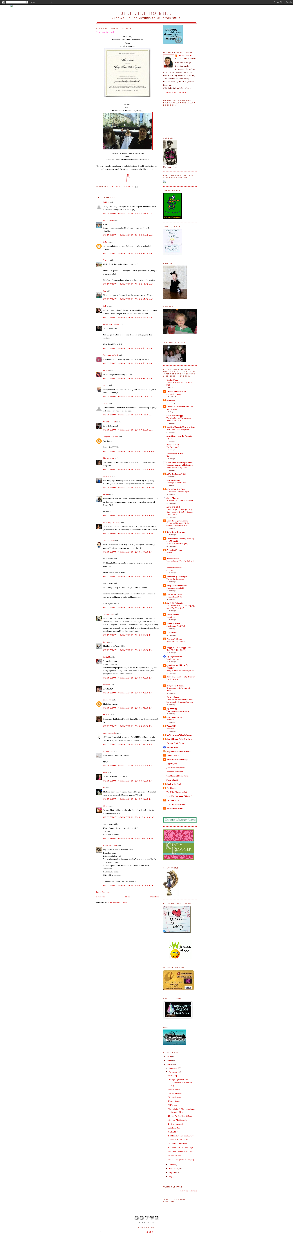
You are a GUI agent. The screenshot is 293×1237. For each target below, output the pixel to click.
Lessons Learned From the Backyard (180, 561)
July (171, 1176)
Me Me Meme (174, 1089)
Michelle (106, 714)
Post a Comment (103, 892)
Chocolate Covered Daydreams (179, 406)
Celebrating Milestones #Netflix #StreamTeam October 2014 (178, 524)
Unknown (107, 699)
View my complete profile (176, 92)
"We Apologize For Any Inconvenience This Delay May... (180, 1082)
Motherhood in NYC (175, 453)
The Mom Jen (108, 458)
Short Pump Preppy (174, 415)
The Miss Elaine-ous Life (177, 791)
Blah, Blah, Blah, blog (175, 531)
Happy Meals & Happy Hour (178, 647)
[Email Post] (136, 187)
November (173, 1071)
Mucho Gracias (174, 1155)
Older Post (154, 896)
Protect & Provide (174, 549)
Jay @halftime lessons (112, 324)
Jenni (105, 772)
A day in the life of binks (176, 585)
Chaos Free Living (174, 594)
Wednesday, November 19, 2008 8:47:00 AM (128, 317)
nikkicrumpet (108, 614)
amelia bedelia (172, 755)
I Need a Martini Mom (176, 391)
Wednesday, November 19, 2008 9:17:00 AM (128, 396)
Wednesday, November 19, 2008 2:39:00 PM (128, 650)
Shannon (106, 684)
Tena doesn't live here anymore (177, 711)
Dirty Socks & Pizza (175, 685)
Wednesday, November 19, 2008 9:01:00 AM (128, 378)
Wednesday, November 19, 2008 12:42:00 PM (128, 533)
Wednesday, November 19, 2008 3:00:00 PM (128, 677)
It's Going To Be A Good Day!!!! (181, 1147)
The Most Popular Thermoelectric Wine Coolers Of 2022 (178, 419)
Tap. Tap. (169, 438)
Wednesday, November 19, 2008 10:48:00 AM (128, 469)
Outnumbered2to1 (110, 355)
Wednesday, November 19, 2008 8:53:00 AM (128, 348)
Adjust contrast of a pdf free (176, 467)
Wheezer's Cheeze (174, 638)
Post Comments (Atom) (117, 902)
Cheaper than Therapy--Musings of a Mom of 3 (180, 539)
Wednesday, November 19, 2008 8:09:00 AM (128, 253)
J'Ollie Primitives (110, 845)
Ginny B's (170, 400)
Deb (104, 306)
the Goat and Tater (174, 808)
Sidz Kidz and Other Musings (179, 738)
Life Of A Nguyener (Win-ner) (179, 796)
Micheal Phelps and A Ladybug (181, 1159)
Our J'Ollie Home (174, 717)
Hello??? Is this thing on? (175, 641)
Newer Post (100, 896)
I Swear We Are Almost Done (180, 1116)
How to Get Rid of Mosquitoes (177, 429)
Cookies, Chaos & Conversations (180, 426)
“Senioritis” (170, 728)
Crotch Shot (173, 1131)
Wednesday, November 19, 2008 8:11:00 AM (128, 284)
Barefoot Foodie (173, 444)
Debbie (106, 202)
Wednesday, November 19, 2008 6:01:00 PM (128, 707)
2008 (168, 1064)
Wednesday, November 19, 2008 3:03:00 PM (128, 692)
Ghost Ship (172, 1075)
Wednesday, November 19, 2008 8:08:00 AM (128, 235)
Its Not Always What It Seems (179, 735)
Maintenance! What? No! (175, 626)
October (172, 1164)
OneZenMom (108, 540)
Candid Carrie (172, 800)
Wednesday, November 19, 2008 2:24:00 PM (128, 635)
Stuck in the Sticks (174, 783)
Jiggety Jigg (171, 763)
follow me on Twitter (188, 1190)
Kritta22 (106, 657)
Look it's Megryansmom (177, 520)
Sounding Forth (173, 623)
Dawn (105, 641)
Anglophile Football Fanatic (178, 751)
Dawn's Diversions (174, 567)
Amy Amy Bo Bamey (112, 522)
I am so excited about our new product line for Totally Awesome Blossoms (180, 700)
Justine (106, 494)
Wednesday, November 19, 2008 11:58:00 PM (128, 885)
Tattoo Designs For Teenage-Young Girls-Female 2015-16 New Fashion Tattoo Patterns (179, 511)
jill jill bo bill (146, 13)
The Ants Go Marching (177, 1143)
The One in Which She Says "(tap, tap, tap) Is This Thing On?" (180, 606)
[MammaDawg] (174, 1044)
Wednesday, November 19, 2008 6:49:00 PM (128, 726)
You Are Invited (174, 1097)
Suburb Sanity (172, 779)
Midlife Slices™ (173, 747)
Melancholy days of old (175, 588)
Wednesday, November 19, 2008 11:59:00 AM (128, 515)
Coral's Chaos (172, 696)
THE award (172, 1105)
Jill (104, 787)
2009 (168, 1060)
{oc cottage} (108, 751)
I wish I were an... (173, 679)
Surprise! (169, 570)
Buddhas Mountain (174, 771)
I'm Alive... (170, 617)
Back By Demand (175, 1123)
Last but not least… (173, 659)
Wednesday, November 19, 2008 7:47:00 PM (128, 765)
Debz (105, 241)
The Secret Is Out (175, 1093)
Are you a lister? (172, 409)
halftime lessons (173, 480)
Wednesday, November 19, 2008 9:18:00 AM (128, 414)
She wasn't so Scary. (173, 394)
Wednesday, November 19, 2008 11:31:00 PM (128, 838)
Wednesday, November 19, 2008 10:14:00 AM (128, 451)
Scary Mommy (172, 497)
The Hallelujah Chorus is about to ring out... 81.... (182, 1110)
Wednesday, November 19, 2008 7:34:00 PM (128, 744)
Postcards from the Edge (177, 759)
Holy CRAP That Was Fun (176, 650)
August (172, 1172)
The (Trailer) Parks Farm (177, 775)
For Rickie (170, 787)
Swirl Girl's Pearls (174, 603)
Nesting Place (172, 379)
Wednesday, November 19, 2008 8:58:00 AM (128, 363)
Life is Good (171, 632)
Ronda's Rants (109, 220)
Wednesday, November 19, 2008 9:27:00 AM (128, 429)
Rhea (105, 805)
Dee (104, 291)
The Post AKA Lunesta (177, 1119)
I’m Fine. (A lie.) (172, 447)
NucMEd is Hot (109, 421)
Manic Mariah (172, 614)
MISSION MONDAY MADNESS (181, 1151)
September (173, 1168)
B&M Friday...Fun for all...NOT (181, 1135)
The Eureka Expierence (175, 579)
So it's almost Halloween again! (177, 491)
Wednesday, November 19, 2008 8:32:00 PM (128, 780)
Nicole (106, 403)
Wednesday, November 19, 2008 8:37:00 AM (128, 299)
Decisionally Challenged (176, 576)
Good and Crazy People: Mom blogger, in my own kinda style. (179, 463)
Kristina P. (107, 476)
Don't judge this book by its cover (180, 676)
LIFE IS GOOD (173, 506)
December (173, 1068)
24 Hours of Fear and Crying (177, 543)
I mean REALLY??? (174, 596)
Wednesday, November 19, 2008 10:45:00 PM (128, 817)
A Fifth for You (174, 1127)
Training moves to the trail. (176, 482)
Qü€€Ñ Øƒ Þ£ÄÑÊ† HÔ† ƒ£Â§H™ (177, 666)
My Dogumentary (174, 656)
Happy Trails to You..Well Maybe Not (180, 670)
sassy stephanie (109, 733)
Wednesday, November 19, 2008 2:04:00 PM (128, 607)
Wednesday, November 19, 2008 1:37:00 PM (128, 576)
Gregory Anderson (110, 436)
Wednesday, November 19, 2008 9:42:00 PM (128, 798)
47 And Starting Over (175, 489)
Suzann (106, 260)
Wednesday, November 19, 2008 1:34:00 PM (128, 551)
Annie (105, 385)
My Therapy (171, 708)
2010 (168, 1056)
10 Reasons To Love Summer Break (179, 500)
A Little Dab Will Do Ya (178, 1139)
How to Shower (174, 1101)
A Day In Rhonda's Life (176, 473)
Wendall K (171, 726)
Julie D (106, 370)
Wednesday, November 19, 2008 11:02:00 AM (128, 487)
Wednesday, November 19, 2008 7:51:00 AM (128, 213)
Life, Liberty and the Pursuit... (179, 435)
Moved (169, 552)
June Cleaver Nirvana (175, 767)
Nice (168, 456)
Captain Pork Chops (175, 743)
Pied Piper (170, 719)
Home (127, 896)
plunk (149, 1231)
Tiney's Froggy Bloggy (176, 804)
